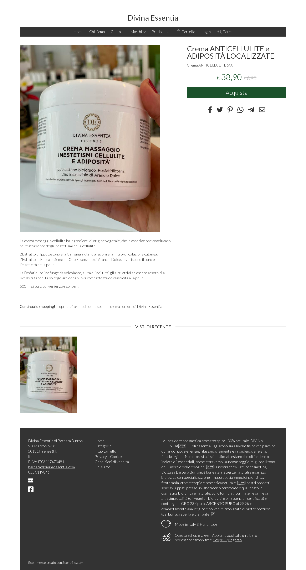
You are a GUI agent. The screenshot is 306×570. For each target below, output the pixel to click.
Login (206, 31)
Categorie (103, 446)
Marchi (137, 31)
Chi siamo (97, 31)
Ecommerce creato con (55, 562)
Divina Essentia (153, 17)
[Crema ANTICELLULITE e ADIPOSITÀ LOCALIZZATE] (96, 138)
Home (78, 31)
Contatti (118, 31)
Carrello (188, 31)
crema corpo (120, 306)
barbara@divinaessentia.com (51, 467)
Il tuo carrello (105, 451)
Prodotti (159, 31)
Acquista (237, 92)
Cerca (227, 31)
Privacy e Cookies (109, 456)
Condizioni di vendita (112, 461)
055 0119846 (39, 472)
